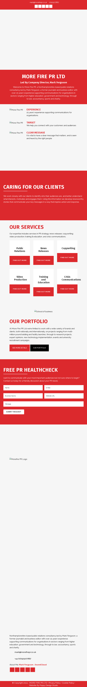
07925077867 (54, 2)
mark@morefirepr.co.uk (38, 2)
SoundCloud (41, 665)
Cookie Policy (68, 683)
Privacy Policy (55, 683)
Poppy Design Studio (49, 685)
